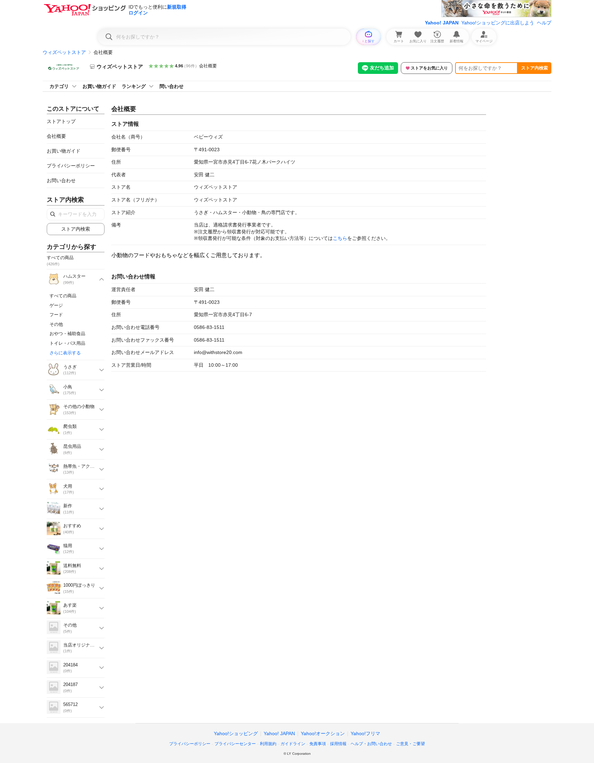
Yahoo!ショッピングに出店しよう (497, 22)
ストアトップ (61, 121)
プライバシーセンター (235, 743)
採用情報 (338, 743)
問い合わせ (172, 86)
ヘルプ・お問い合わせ (371, 743)
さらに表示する (65, 352)
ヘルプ (544, 22)
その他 (56, 324)
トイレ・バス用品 (67, 343)
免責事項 (317, 743)
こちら (340, 238)
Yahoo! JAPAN (442, 22)
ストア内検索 (534, 67)
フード (56, 314)
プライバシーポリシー (71, 165)
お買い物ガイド (99, 86)
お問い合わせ (61, 180)
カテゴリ (59, 86)
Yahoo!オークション (323, 733)
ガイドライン (292, 743)
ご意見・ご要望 (410, 743)
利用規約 (268, 743)
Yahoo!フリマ (365, 733)
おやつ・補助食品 (67, 333)
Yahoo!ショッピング (236, 733)
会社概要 (208, 65)
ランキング (134, 86)
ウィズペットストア (64, 52)
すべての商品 (63, 295)
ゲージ (56, 305)
